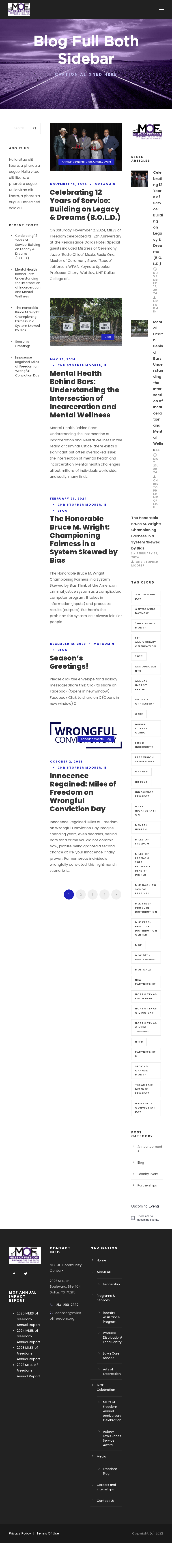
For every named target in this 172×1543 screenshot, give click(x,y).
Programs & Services (106, 1297)
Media (101, 1456)
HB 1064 (141, 782)
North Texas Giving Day (146, 1011)
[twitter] (25, 1274)
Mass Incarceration (145, 810)
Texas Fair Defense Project (144, 1089)
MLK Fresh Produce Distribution (146, 908)
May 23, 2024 (63, 359)
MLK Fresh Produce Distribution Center (146, 928)
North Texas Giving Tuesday (146, 1027)
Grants (141, 771)
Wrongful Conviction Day (145, 1107)
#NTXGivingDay (145, 597)
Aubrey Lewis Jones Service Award (112, 1438)
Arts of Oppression (145, 701)
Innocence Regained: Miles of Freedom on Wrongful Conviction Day (83, 792)
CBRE (139, 714)
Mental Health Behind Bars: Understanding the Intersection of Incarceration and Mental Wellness (84, 394)
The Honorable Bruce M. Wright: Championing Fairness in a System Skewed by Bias (84, 539)
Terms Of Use (48, 1533)
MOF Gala (143, 969)
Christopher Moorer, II (82, 365)
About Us (104, 1271)
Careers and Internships (106, 1487)
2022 (139, 656)
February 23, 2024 (68, 498)
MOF (138, 945)
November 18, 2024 (68, 184)
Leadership (111, 1284)
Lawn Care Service (111, 1355)
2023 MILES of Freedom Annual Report (28, 1353)
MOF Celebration (106, 1387)
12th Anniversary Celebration (145, 642)
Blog (89, 162)
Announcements (73, 162)
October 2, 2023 (66, 761)
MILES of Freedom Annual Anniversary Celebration (112, 1411)
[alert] (147, 1218)
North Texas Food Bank (146, 996)
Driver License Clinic (141, 728)
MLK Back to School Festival (146, 889)
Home (101, 1260)
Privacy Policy (20, 1533)
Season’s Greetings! (69, 662)
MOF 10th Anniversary (145, 957)
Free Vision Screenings (144, 759)
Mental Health (141, 827)
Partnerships (145, 1054)
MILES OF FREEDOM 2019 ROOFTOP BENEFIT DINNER (142, 864)
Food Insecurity (144, 745)
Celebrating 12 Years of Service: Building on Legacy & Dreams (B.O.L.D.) (85, 204)
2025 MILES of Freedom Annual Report (28, 1319)
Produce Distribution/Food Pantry (112, 1337)
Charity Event (102, 162)
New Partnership (145, 982)
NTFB (139, 1041)
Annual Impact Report (141, 685)
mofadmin (105, 184)
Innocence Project (144, 794)
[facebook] (14, 1274)
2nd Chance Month (145, 625)
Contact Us (105, 1500)
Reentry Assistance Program (111, 1317)
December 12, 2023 (68, 644)
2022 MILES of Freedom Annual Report (28, 1370)
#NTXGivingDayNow (145, 611)
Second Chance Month (141, 1070)
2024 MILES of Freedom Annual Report (28, 1336)
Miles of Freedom (142, 842)
